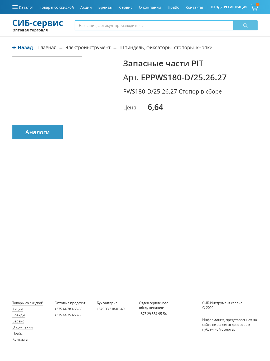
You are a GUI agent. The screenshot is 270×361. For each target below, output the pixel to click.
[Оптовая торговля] (37, 23)
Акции (17, 309)
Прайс (17, 333)
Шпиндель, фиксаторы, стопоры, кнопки (166, 47)
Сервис (18, 321)
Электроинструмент (87, 47)
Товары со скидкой (27, 302)
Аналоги (37, 132)
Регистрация (235, 7)
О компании (22, 327)
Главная (47, 47)
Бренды (18, 315)
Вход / (217, 7)
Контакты (20, 339)
